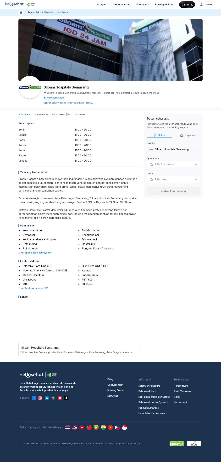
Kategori (111, 379)
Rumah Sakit (34, 12)
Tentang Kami (181, 385)
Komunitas (112, 395)
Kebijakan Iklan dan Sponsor (153, 402)
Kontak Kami (180, 402)
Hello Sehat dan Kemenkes (152, 413)
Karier (177, 396)
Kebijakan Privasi (147, 391)
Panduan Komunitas (148, 407)
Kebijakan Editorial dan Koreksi (154, 396)
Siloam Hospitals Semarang (58, 12)
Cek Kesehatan (115, 384)
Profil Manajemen (183, 391)
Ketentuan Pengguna (149, 385)
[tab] (24, 115)
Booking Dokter (115, 390)
